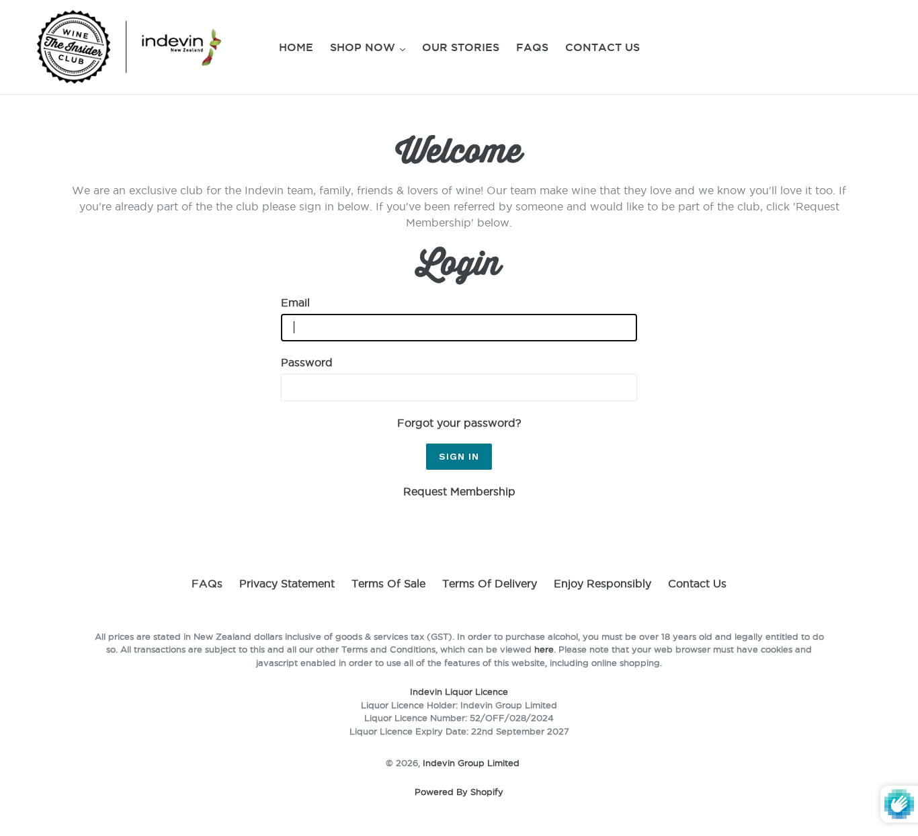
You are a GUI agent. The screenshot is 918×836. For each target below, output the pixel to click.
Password (307, 362)
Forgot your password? (459, 423)
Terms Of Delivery (489, 583)
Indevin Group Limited (471, 762)
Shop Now (364, 47)
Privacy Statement (287, 583)
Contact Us (602, 47)
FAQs (532, 47)
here (544, 649)
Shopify (486, 791)
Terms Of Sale (388, 583)
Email (295, 302)
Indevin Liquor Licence (459, 691)
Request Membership (459, 491)
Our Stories (460, 47)
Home (296, 47)
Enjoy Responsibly (602, 583)
